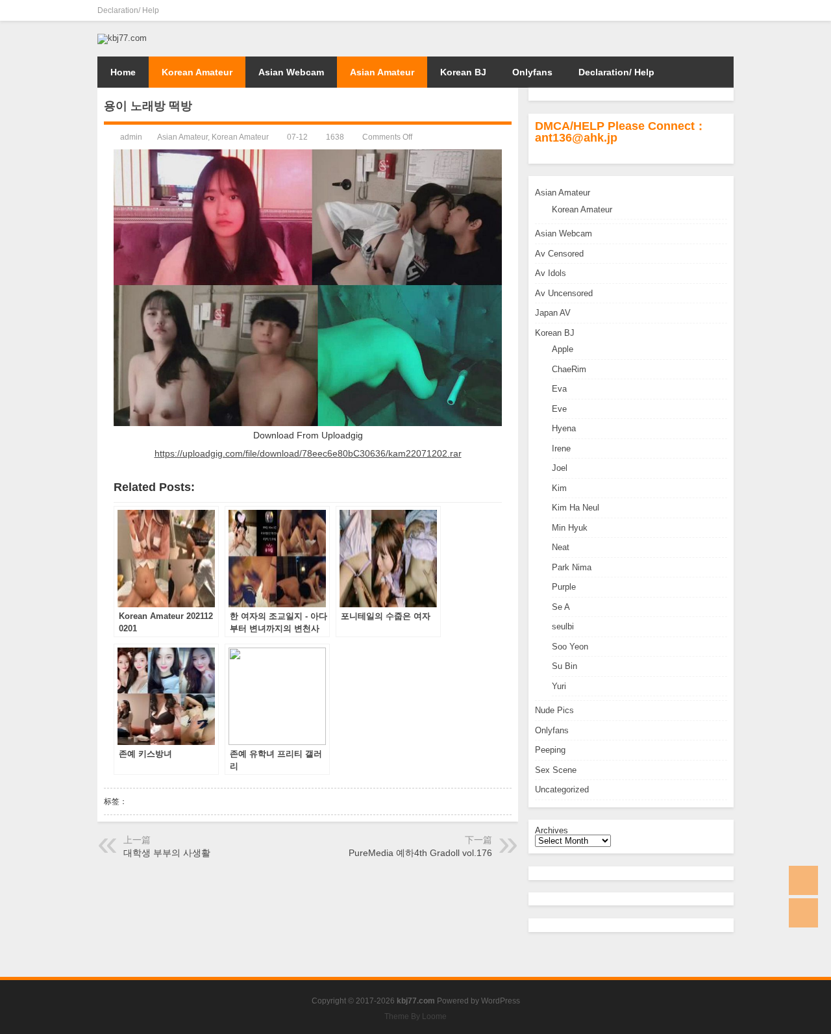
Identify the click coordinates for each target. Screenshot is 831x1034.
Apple (562, 349)
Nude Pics (554, 710)
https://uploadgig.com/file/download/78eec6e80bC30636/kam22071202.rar (308, 453)
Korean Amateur (197, 72)
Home (123, 72)
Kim (559, 488)
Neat (560, 547)
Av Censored (559, 253)
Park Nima (571, 567)
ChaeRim (569, 369)
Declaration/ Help (128, 10)
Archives (551, 830)
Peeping (550, 750)
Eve (559, 409)
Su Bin (564, 666)
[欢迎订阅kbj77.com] (726, 10)
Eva (559, 389)
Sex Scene (556, 770)
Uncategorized (562, 789)
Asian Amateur (382, 72)
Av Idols (550, 273)
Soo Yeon (570, 646)
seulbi (563, 626)
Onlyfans (532, 72)
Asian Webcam (291, 72)
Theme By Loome (415, 1016)
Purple (564, 587)
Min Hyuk (570, 528)
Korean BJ (463, 72)
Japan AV (553, 313)
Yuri (559, 686)
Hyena (564, 428)
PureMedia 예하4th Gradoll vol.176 (420, 853)
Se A (561, 607)
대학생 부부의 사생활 (166, 853)
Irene (561, 448)
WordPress (500, 1000)
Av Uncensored (564, 293)
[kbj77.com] (122, 38)
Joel (559, 468)
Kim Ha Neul (575, 507)
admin (131, 137)
